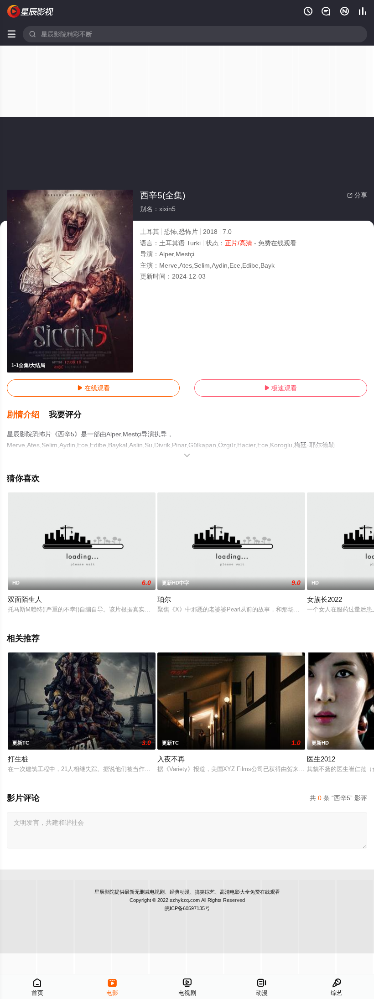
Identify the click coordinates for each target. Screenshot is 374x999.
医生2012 (321, 759)
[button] (28, 414)
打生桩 (18, 759)
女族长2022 (324, 599)
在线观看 (93, 388)
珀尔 (164, 599)
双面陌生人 (25, 599)
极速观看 (280, 388)
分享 (357, 195)
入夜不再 (171, 759)
